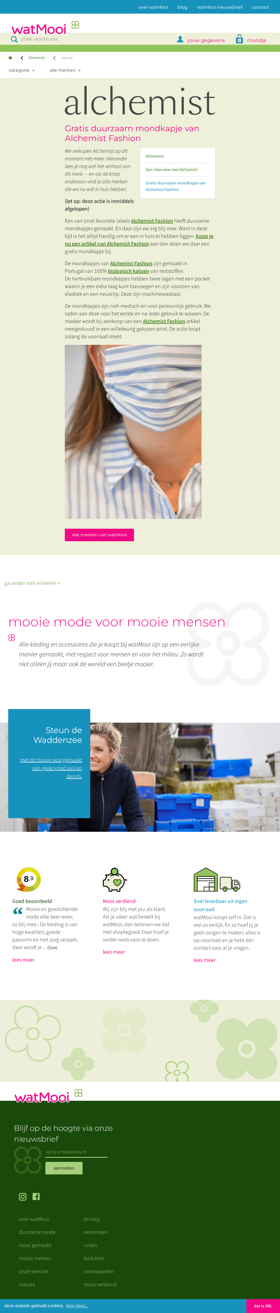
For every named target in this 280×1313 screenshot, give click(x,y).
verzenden (95, 1232)
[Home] (10, 58)
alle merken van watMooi (99, 534)
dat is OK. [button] (263, 1306)
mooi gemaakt (35, 1245)
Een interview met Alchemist (171, 170)
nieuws (27, 1284)
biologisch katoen (128, 271)
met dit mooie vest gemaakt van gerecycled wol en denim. (51, 768)
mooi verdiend (100, 1284)
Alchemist (37, 58)
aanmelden (64, 1168)
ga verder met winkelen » (32, 583)
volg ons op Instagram (26, 1197)
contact (260, 7)
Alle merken (63, 70)
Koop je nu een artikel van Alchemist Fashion (139, 240)
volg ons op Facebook (39, 1197)
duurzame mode (37, 1232)
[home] (45, 28)
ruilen (90, 1245)
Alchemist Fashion (152, 221)
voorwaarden (99, 1271)
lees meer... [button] (77, 1305)
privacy (92, 1219)
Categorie (19, 70)
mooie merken (35, 1258)
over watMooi (153, 7)
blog (182, 7)
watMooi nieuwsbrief (220, 7)
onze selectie (33, 1271)
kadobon (94, 1258)
